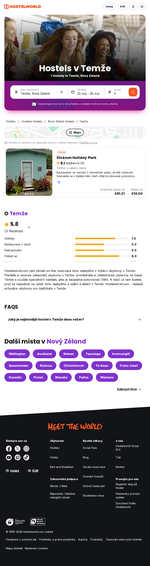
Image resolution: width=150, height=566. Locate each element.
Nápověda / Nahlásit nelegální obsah (62, 495)
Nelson (68, 354)
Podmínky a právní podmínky (57, 539)
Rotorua (46, 365)
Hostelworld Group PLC (127, 447)
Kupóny (83, 539)
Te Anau (102, 365)
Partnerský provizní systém (128, 495)
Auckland (44, 354)
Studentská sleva (93, 495)
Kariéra (120, 466)
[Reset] (61, 92)
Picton (38, 377)
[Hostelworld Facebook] (9, 449)
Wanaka (61, 377)
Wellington (17, 354)
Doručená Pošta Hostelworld (126, 505)
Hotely (54, 457)
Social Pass (90, 447)
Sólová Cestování (94, 486)
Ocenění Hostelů (93, 476)
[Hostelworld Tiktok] (26, 457)
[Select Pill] (133, 6)
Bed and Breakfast (61, 466)
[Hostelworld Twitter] (17, 449)
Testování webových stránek (124, 539)
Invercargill (121, 354)
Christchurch (74, 365)
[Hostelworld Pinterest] (17, 457)
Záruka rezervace (94, 466)
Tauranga (93, 354)
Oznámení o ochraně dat (21, 539)
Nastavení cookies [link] (36, 548)
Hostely (54, 447)
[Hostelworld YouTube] (9, 457)
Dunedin (15, 377)
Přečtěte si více (88, 142)
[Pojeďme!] (133, 92)
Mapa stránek (14, 548)
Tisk (118, 457)
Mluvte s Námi (58, 486)
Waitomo (107, 377)
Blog (85, 457)
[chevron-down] (29, 227)
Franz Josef (129, 365)
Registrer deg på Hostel (126, 486)
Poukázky (97, 539)
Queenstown (18, 365)
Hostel (61, 152)
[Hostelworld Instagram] (26, 449)
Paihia (84, 377)
